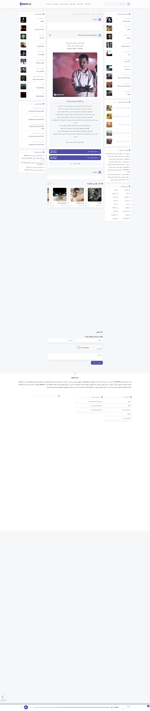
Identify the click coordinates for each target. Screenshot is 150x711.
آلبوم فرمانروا (40, 46)
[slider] (71, 707)
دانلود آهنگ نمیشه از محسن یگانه (87, 35)
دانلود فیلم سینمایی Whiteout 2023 (33, 405)
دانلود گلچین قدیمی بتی (115, 162)
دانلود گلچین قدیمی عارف (115, 167)
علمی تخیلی (126, 211)
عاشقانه (114, 208)
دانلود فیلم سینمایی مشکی (123, 141)
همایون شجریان (40, 68)
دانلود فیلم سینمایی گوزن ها (41, 204)
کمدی (114, 211)
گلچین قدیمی (126, 21)
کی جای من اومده (125, 46)
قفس (128, 29)
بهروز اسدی (127, 91)
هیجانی (114, 218)
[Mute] (112, 707)
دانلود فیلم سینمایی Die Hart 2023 (34, 419)
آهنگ (129, 461)
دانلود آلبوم (73, 4)
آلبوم (129, 457)
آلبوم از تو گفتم (40, 63)
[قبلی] (21, 707)
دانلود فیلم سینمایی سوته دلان (122, 108)
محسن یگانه (127, 43)
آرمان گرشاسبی (40, 60)
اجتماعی (127, 190)
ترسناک (127, 200)
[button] (53, 184)
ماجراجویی (113, 215)
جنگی (127, 204)
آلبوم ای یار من (40, 71)
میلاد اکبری (127, 27)
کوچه (128, 94)
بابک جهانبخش (40, 18)
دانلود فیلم (80, 4)
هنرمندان (55, 4)
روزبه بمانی (127, 59)
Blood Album (40, 96)
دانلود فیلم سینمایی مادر (123, 124)
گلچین (129, 469)
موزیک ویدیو (127, 474)
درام (115, 204)
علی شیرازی (127, 52)
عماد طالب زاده (126, 75)
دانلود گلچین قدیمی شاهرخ (118, 180)
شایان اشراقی (126, 35)
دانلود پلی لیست (63, 4)
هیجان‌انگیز (126, 218)
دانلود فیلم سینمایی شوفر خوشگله (121, 116)
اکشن (115, 190)
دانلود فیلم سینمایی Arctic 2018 (34, 416)
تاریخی (114, 197)
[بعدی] (30, 707)
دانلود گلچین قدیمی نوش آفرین (115, 156)
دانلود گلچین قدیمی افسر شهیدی (115, 164)
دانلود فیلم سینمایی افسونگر (36, 394)
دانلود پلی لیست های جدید (95, 457)
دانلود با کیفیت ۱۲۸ (93, 151)
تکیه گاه (42, 38)
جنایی (114, 200)
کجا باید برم (127, 61)
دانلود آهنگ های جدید (96, 461)
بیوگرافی (127, 197)
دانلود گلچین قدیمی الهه (114, 174)
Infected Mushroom (38, 77)
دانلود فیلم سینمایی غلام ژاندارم (114, 154)
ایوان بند (42, 43)
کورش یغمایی (126, 18)
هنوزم (128, 38)
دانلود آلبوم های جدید (96, 465)
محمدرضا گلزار (126, 66)
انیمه (127, 193)
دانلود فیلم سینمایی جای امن (36, 385)
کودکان (127, 215)
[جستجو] (124, 4)
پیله (129, 54)
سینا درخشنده (40, 52)
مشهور (42, 21)
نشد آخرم (127, 69)
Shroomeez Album (38, 79)
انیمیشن (114, 193)
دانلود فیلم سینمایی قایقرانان (41, 337)
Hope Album (40, 88)
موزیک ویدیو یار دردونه (124, 78)
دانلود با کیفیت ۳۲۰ (92, 158)
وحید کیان (41, 35)
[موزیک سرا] (129, 4)
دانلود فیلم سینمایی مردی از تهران (36, 376)
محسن (42, 27)
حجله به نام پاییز (39, 29)
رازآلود (127, 208)
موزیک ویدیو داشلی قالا (124, 86)
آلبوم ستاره (41, 54)
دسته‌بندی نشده (126, 465)
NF (43, 85)
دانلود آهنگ (88, 4)
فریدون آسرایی (126, 83)
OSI (43, 93)
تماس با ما (48, 4)
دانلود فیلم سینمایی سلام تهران (122, 133)
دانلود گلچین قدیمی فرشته (116, 159)
